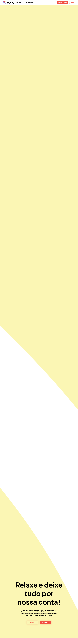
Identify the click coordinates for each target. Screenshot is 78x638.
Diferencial (45, 622)
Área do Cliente (62, 2)
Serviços (19, 2)
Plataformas (30, 2)
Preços (32, 622)
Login (72, 2)
